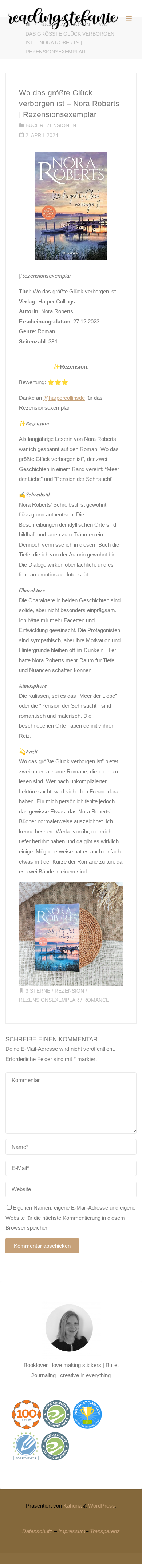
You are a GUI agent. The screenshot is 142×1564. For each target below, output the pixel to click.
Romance (96, 1000)
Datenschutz (37, 1531)
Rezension (69, 991)
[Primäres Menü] (128, 18)
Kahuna (72, 1506)
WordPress (101, 1506)
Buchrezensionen (50, 125)
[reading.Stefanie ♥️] (62, 18)
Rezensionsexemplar (49, 1000)
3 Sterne (37, 991)
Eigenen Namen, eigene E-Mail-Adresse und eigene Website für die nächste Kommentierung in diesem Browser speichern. (70, 1218)
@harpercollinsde (64, 398)
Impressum (72, 1531)
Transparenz (105, 1531)
